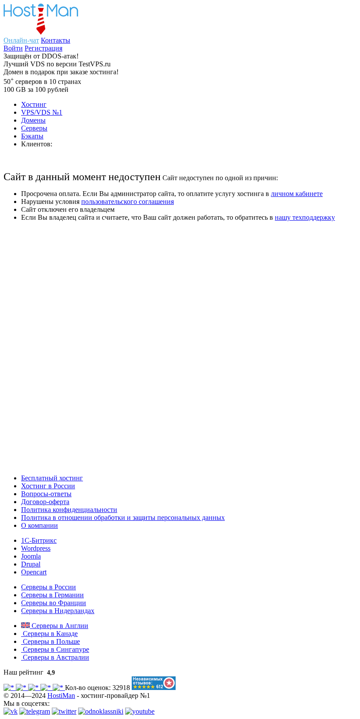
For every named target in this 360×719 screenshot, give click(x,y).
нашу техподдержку (305, 217)
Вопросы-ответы (46, 493)
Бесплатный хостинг (52, 478)
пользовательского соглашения (127, 201)
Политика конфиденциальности (69, 509)
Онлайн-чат (21, 40)
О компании (39, 525)
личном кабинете (297, 193)
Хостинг (34, 104)
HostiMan (61, 695)
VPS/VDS (41, 112)
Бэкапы (32, 136)
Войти (13, 48)
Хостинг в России (48, 486)
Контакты (55, 40)
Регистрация (43, 48)
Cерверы (34, 128)
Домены (33, 120)
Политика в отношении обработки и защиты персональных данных (123, 517)
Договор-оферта (45, 501)
